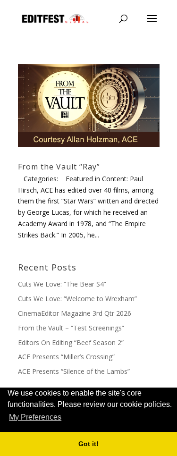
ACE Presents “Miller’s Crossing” (66, 356)
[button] (66, 417)
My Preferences (35, 417)
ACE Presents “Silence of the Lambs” (74, 371)
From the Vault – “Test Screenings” (71, 327)
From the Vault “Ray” (59, 166)
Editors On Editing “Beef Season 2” (71, 342)
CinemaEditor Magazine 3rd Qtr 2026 (74, 313)
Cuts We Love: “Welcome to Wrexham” (77, 298)
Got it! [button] (88, 444)
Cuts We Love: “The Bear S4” (62, 283)
